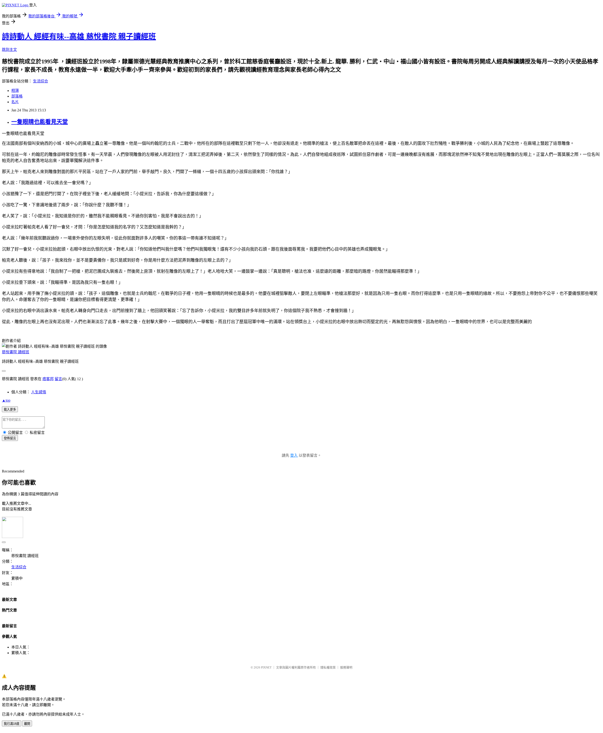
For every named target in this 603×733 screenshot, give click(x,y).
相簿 (15, 91)
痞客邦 (48, 379)
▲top (6, 400)
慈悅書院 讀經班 (15, 352)
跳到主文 (9, 50)
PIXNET (266, 667)
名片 (15, 102)
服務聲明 (346, 667)
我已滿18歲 (11, 723)
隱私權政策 (328, 667)
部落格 (17, 96)
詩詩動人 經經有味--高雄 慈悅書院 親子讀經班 (79, 36)
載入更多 (10, 409)
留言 (58, 379)
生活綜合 (40, 81)
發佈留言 (10, 438)
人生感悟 (38, 392)
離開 (27, 723)
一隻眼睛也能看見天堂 (39, 122)
